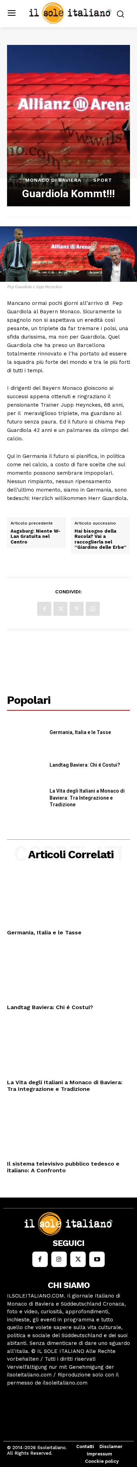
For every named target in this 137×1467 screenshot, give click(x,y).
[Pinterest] (77, 609)
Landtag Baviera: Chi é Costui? (85, 765)
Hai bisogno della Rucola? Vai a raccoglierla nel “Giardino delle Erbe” (100, 539)
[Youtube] (97, 1259)
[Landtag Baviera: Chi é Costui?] (25, 765)
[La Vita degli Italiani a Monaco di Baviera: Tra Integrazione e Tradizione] (25, 798)
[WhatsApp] (93, 609)
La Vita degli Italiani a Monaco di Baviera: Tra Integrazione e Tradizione (87, 797)
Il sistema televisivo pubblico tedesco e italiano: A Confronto (63, 1167)
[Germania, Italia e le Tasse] (25, 733)
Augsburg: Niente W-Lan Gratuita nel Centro (35, 536)
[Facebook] (44, 609)
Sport (102, 180)
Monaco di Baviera (53, 180)
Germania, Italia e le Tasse (80, 732)
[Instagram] (59, 1259)
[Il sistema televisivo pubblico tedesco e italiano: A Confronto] (68, 1130)
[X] (60, 609)
